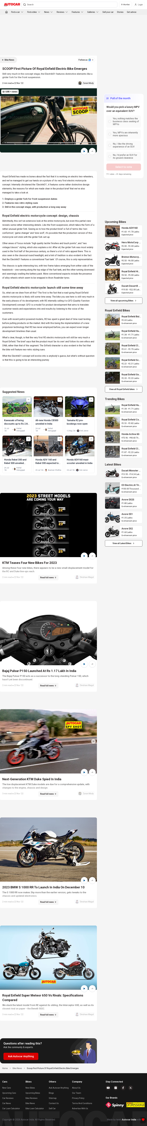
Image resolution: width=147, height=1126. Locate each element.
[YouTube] (108, 1087)
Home (5, 1068)
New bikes (30, 1088)
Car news (6, 1103)
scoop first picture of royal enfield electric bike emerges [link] (53, 1068)
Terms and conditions (82, 1103)
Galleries (91, 12)
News (46, 12)
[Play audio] (84, 151)
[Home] (6, 12)
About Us (76, 1088)
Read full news (47, 577)
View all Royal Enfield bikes (122, 389)
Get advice (131, 12)
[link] (112, 231)
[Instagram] (115, 1087)
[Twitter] (130, 1087)
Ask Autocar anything (59, 1088)
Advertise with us (80, 1108)
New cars (6, 1088)
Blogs (51, 1093)
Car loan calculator (11, 1108)
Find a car (15, 12)
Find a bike (32, 12)
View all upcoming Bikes (122, 301)
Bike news (30, 1103)
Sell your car (108, 12)
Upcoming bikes (33, 1093)
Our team (76, 1093)
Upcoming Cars (9, 1093)
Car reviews (7, 1098)
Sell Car (52, 1108)
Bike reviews (31, 1098)
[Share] (92, 151)
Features (76, 12)
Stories (120, 12)
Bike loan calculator (35, 1108)
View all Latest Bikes (122, 543)
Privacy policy (78, 1098)
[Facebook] (123, 1087)
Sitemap (53, 1098)
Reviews (60, 12)
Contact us (54, 1103)
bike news (17, 1068)
